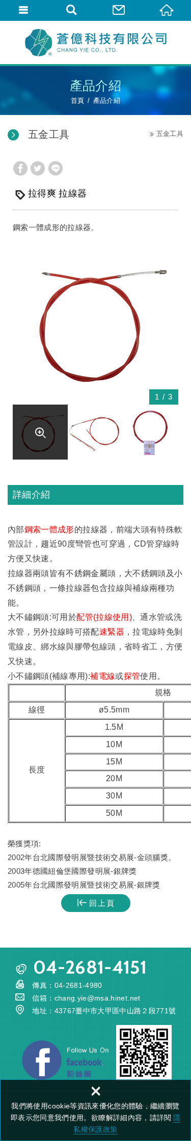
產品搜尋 (72, 10)
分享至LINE (55, 168)
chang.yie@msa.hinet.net (97, 998)
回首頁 (167, 10)
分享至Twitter (37, 168)
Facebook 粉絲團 (65, 1060)
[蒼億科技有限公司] (95, 42)
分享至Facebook (20, 168)
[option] (95, 322)
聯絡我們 (120, 10)
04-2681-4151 (90, 967)
